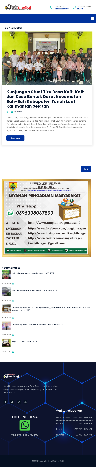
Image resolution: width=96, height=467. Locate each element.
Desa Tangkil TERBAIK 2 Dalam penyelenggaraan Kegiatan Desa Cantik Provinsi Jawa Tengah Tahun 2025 (51, 309)
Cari (86, 169)
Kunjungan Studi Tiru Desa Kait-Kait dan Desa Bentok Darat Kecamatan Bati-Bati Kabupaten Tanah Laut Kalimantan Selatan (45, 99)
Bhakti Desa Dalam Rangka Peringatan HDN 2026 (34, 290)
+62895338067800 (61, 9)
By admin (18, 111)
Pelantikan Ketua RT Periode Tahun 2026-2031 (33, 273)
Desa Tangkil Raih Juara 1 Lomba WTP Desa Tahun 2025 (37, 324)
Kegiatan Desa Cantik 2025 (24, 341)
